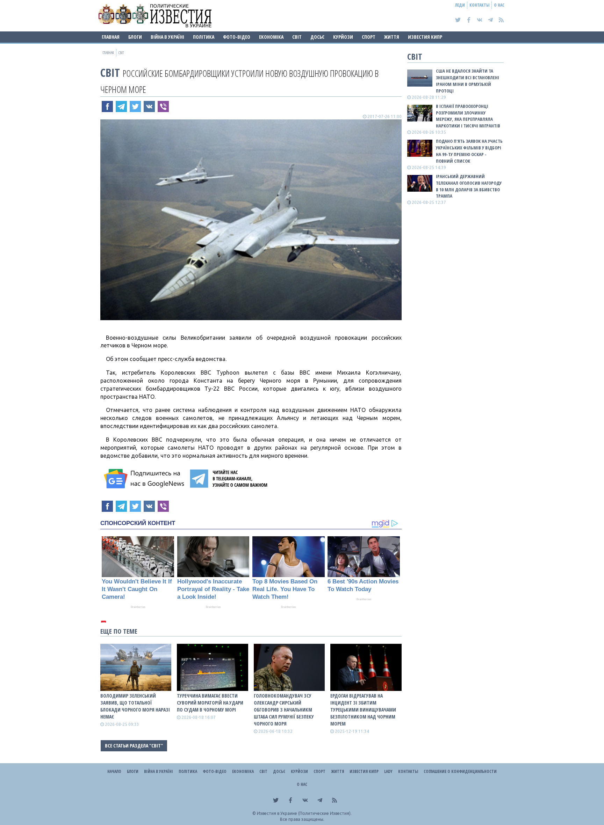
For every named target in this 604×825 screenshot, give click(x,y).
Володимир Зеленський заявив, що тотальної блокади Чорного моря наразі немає (135, 706)
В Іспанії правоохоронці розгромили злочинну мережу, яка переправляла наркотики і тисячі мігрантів (468, 116)
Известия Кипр (425, 37)
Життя (391, 37)
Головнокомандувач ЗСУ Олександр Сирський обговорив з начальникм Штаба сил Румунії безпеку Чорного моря (284, 709)
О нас (499, 5)
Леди (460, 5)
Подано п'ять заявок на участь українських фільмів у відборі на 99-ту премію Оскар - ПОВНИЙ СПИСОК (469, 151)
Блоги (135, 37)
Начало (114, 771)
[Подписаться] (145, 478)
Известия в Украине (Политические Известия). (304, 813)
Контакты (479, 5)
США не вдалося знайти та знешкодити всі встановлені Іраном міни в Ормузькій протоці (467, 81)
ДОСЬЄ (317, 37)
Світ (297, 37)
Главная (111, 37)
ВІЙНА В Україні (167, 37)
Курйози (343, 37)
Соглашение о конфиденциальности (460, 771)
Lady (388, 771)
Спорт (368, 37)
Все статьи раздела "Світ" (134, 745)
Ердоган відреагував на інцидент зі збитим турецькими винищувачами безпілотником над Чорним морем (363, 709)
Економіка (271, 37)
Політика (203, 37)
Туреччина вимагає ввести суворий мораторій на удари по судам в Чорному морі (210, 702)
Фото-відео (236, 37)
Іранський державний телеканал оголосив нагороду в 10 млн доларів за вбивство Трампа (469, 186)
